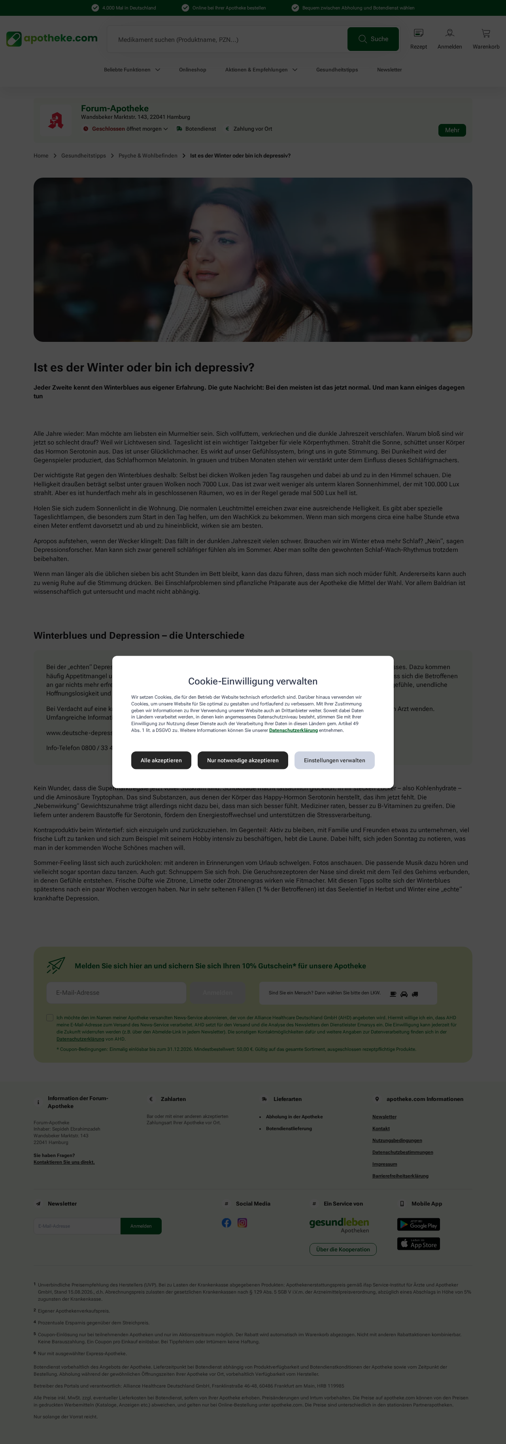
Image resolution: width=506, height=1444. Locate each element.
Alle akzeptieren (161, 760)
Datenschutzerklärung (293, 730)
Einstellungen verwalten (334, 760)
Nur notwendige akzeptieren (243, 760)
